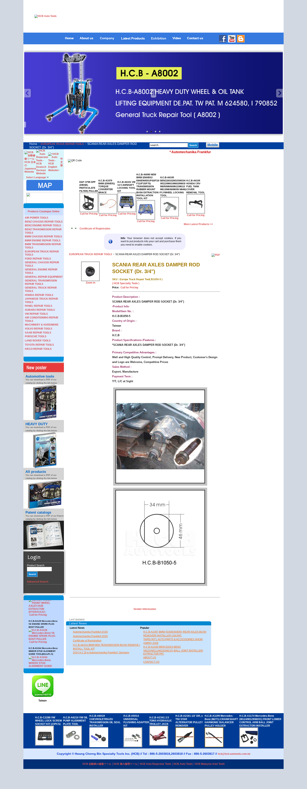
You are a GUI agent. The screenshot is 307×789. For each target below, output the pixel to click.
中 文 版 (61, 162)
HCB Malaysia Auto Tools (210, 763)
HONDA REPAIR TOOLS (39, 295)
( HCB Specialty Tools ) (125, 283)
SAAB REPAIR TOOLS (38, 332)
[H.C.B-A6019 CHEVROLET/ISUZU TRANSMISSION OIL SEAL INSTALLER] (98, 746)
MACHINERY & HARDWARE (41, 324)
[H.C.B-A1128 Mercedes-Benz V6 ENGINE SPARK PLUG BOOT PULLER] (44, 624)
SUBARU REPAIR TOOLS (40, 309)
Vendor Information (144, 609)
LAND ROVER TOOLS (38, 340)
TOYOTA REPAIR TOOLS (39, 344)
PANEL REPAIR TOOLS (38, 305)
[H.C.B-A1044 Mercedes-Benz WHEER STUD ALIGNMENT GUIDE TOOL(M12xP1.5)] (44, 654)
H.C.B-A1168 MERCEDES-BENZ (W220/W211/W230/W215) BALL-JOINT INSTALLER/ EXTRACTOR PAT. (173, 650)
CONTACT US (151, 661)
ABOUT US (149, 657)
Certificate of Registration (95, 228)
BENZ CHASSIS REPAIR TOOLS (44, 221)
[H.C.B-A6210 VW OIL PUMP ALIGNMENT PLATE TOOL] (72, 744)
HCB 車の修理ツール (125, 763)
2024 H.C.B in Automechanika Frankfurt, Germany (101, 652)
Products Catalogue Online (44, 211)
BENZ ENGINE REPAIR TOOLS (43, 225)
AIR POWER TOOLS (36, 217)
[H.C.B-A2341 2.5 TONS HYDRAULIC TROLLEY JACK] (158, 744)
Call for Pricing (38, 600)
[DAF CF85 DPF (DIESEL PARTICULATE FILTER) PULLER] (88, 211)
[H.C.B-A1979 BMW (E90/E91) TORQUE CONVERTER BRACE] (107, 212)
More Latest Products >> (198, 224)
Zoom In (90, 282)
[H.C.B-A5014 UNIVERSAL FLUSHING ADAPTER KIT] (132, 746)
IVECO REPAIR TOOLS (38, 348)
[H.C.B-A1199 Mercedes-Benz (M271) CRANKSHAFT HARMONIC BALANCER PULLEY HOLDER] (214, 746)
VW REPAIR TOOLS (36, 313)
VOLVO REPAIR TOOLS (38, 328)
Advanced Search (37, 581)
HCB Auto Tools (183, 763)
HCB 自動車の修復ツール (96, 763)
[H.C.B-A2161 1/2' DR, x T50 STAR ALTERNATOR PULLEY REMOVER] (184, 746)
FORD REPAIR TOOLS (38, 258)
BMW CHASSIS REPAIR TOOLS (43, 236)
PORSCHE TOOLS (35, 336)
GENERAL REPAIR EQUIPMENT (44, 276)
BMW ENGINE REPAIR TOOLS (42, 240)
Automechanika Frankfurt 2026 (90, 631)
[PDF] (216, 254)
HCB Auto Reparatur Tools (155, 763)
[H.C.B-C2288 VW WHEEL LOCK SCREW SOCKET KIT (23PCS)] (44, 744)
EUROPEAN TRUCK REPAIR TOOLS (62, 144)
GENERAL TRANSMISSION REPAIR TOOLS (41, 282)
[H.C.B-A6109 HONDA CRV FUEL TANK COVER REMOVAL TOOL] (195, 212)
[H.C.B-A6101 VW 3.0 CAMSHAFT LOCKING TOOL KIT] (126, 211)
